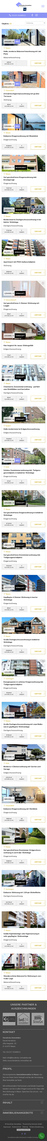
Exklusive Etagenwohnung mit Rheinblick (20, 136)
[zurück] (5, 1019)
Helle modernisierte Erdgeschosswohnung (21, 429)
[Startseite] (23, 6)
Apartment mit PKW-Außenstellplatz (19, 262)
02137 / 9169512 (13, 1052)
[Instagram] (36, 15)
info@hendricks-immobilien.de (19, 1058)
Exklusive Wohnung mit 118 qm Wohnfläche (21, 892)
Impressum (7, 1127)
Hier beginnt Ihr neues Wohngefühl (18, 345)
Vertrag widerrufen (23, 1130)
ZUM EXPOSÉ (38, 63)
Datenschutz (16, 1127)
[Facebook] (32, 15)
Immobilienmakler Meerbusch (17, 1137)
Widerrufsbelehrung (36, 1127)
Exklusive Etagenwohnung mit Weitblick (20, 809)
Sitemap (25, 1127)
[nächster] (41, 1019)
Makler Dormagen (33, 1137)
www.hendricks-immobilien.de (19, 1060)
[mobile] (42, 6)
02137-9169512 (19, 15)
